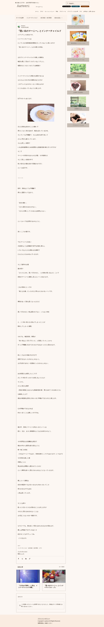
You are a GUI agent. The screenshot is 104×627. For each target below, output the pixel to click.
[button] (49, 11)
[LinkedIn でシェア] (26, 558)
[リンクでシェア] (29, 558)
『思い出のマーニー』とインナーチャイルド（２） (53, 586)
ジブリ (40, 548)
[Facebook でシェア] (18, 558)
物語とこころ (21, 553)
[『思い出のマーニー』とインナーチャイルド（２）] (54, 576)
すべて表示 (61, 566)
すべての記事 (20, 17)
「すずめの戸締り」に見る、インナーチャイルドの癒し (27, 586)
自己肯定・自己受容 (46, 17)
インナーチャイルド (32, 17)
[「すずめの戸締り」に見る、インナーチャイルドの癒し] (28, 576)
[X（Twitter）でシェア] (22, 558)
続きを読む (58, 17)
